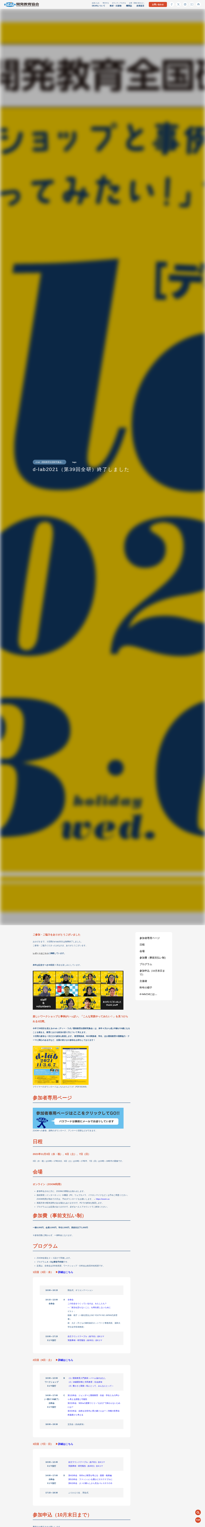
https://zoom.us (102, 1199)
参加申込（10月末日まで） (152, 972)
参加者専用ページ (150, 938)
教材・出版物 (115, 6)
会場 (142, 951)
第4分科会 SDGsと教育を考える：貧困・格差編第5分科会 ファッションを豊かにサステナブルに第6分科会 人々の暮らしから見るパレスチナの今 (90, 1479)
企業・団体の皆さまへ (136, 3)
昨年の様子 (146, 987)
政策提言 (140, 6)
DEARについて (98, 6)
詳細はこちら (65, 1272)
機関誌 (129, 6)
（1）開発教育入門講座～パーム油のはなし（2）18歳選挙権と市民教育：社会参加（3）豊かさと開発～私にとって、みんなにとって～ (91, 1382)
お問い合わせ (158, 4)
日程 (142, 944)
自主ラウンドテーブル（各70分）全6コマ (86, 1336)
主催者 (143, 981)
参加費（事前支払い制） (153, 957)
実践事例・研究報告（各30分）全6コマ (85, 1340)
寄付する (106, 3)
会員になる (95, 3)
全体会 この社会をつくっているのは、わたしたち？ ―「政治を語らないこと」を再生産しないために (89, 1304)
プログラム (146, 964)
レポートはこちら (40, 953)
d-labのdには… (148, 994)
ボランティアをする (119, 3)
